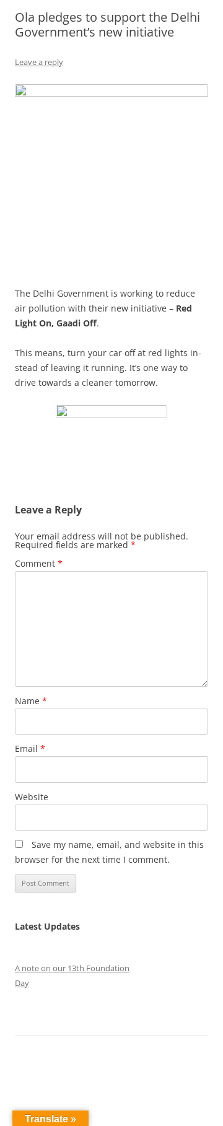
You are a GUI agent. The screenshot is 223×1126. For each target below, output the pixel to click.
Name (31, 701)
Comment (39, 563)
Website (31, 797)
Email (30, 748)
